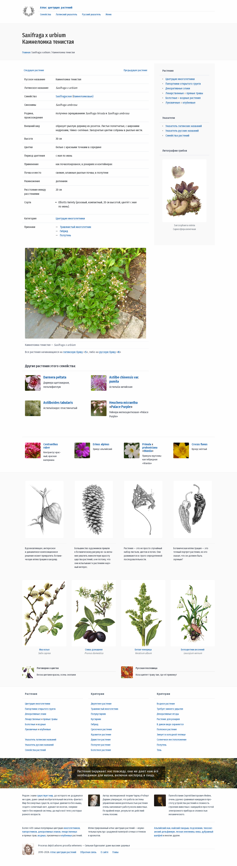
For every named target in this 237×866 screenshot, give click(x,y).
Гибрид (64, 231)
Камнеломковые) (83, 96)
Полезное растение (167, 729)
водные (42, 724)
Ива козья (44, 649)
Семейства (45, 14)
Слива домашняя (94, 649)
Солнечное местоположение (172, 739)
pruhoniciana (149, 447)
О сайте (104, 852)
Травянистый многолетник (75, 227)
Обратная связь (88, 852)
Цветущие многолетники (70, 218)
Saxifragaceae (64, 96)
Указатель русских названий (182, 130)
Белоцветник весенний (192, 649)
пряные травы (195, 93)
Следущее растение (34, 70)
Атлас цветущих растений (56, 7)
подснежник (196, 828)
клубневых (66, 835)
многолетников (72, 828)
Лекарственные (175, 93)
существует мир (45, 795)
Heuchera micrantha (123, 402)
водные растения (190, 98)
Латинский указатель (66, 14)
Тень (159, 750)
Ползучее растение (101, 744)
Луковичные (173, 102)
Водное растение (166, 703)
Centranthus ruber (50, 446)
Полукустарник (98, 714)
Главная (26, 52)
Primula (146, 444)
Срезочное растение (101, 729)
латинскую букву (73, 352)
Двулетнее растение (101, 703)
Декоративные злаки (178, 88)
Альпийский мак (162, 828)
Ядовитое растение (101, 734)
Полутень (65, 235)
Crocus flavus (200, 444)
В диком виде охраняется (170, 724)
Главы (115, 852)
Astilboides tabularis (58, 402)
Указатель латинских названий (184, 126)
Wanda (148, 451)
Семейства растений (177, 135)
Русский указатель (91, 14)
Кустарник (96, 719)
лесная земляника (185, 831)
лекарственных (69, 831)
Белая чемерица (143, 649)
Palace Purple (120, 407)
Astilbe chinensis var (123, 377)
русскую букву (107, 352)
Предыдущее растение (135, 70)
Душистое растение (101, 739)
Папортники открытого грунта (183, 83)
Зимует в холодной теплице (171, 734)
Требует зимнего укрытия (170, 708)
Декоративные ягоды (168, 714)
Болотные (171, 98)
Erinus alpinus (101, 444)
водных (42, 835)
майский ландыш (180, 828)
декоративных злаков (49, 831)
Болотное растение (101, 750)
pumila (114, 381)
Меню (109, 14)
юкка (198, 831)
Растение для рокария (168, 719)
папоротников (29, 831)
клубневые (189, 102)
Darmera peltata (54, 377)
